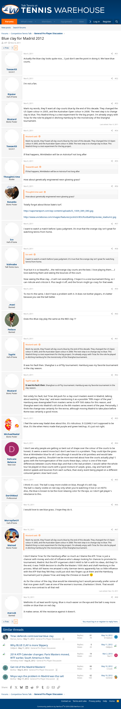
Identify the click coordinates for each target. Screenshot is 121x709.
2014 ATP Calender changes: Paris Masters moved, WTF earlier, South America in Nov (40, 656)
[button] (35, 21)
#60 (116, 314)
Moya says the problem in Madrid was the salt (37, 676)
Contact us (66, 701)
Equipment (66, 21)
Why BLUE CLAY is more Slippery (29, 645)
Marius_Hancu (16, 639)
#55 (116, 161)
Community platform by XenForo (60, 706)
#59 (116, 289)
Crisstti (109, 669)
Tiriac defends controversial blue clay (32, 636)
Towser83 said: (32, 167)
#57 (116, 223)
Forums (9, 21)
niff (5, 42)
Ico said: (29, 254)
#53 (116, 103)
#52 (116, 78)
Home (112, 701)
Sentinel (109, 678)
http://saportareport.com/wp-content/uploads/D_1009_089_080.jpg (58, 210)
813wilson (108, 638)
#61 (116, 338)
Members (46, 21)
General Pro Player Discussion (48, 639)
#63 (116, 418)
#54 (116, 130)
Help (105, 701)
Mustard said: (31, 136)
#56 (116, 186)
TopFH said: (31, 380)
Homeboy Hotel (16, 660)
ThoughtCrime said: (34, 192)
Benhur (13, 670)
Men (81, 21)
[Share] (112, 53)
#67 (116, 529)
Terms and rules (80, 701)
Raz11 (109, 656)
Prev (7, 47)
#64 (116, 443)
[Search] (117, 21)
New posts (6, 27)
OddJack (13, 648)
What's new (26, 21)
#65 (116, 479)
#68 (116, 597)
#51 (116, 53)
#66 (116, 504)
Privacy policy (95, 701)
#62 (116, 375)
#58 (116, 248)
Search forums (19, 27)
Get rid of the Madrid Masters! (27, 667)
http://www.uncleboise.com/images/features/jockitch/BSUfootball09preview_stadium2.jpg (70, 216)
